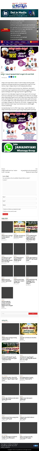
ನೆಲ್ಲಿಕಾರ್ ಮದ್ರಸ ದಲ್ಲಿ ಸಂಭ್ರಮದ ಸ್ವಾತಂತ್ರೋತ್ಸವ (11, 35)
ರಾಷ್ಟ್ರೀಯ (5, 443)
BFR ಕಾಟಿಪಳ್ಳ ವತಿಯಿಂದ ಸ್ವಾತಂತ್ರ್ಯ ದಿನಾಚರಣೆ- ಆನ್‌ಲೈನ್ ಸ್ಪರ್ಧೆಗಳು (19, 259)
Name (4, 196)
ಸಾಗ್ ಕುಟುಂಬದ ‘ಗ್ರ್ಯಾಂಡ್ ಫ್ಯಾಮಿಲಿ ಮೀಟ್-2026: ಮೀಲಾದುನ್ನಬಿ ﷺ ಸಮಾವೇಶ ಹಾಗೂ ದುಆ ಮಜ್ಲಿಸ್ (18, 27)
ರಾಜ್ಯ (2, 443)
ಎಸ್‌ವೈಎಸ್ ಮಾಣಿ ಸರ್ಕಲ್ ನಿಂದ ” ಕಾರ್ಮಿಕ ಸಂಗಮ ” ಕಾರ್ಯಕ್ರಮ (9, 170)
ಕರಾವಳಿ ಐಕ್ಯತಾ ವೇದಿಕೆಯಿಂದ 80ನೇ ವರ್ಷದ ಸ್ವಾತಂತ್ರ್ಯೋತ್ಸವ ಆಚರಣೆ (14, 33)
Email (4, 201)
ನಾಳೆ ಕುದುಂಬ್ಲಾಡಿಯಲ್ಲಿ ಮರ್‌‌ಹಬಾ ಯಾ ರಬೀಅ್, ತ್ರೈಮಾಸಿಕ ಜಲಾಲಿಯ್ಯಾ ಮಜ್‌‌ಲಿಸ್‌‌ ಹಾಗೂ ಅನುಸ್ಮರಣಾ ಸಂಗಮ (7, 304)
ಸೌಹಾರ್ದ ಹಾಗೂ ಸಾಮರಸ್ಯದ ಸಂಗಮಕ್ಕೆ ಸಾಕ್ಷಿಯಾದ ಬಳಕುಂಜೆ (7, 237)
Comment (5, 179)
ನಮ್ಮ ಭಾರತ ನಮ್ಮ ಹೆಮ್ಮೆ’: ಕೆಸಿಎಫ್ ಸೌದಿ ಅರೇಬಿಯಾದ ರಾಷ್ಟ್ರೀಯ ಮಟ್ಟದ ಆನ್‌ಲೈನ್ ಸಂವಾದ (10, 379)
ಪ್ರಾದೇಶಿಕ (3, 44)
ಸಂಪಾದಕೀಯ (20, 44)
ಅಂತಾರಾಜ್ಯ (9, 443)
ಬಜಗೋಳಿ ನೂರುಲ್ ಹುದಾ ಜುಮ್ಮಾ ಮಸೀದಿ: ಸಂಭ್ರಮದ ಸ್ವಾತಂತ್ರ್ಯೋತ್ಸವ (14, 37)
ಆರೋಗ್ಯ (15, 44)
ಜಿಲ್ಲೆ (6, 44)
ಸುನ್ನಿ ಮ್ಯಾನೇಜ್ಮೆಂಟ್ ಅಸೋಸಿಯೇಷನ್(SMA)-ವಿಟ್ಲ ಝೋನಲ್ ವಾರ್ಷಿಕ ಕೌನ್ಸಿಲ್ (29, 170)
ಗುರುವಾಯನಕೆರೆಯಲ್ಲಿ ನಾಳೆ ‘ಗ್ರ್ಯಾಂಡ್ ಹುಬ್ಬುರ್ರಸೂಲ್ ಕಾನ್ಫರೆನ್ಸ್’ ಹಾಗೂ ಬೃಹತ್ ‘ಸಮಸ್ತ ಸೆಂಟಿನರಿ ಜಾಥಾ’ (9, 358)
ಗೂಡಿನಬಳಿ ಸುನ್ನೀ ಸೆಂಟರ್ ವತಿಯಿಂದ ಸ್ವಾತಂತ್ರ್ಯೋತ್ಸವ (12, 39)
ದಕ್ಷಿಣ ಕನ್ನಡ (5, 445)
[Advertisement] (19, 160)
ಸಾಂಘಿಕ (11, 44)
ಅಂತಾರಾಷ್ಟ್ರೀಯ (15, 443)
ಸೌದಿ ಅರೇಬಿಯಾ (5, 375)
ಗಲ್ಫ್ (2, 445)
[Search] (29, 42)
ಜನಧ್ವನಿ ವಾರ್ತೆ (3, 299)
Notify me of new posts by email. (10, 211)
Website (4, 205)
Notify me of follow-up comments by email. (12, 209)
